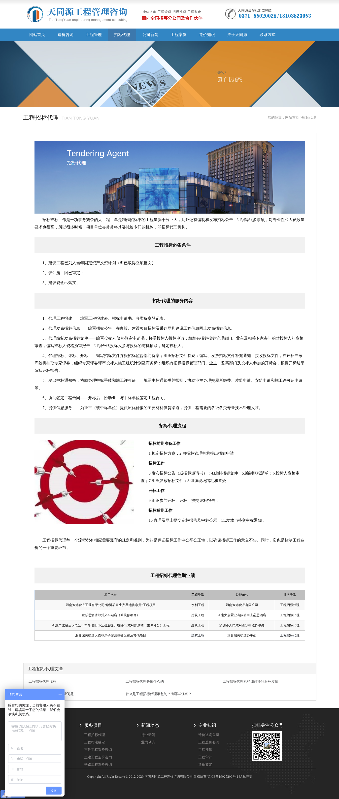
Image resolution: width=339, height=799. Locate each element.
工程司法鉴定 (94, 742)
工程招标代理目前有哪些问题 (51, 694)
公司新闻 (150, 34)
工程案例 (179, 34)
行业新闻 (148, 735)
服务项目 (93, 725)
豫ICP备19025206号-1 (222, 776)
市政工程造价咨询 (98, 750)
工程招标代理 (94, 735)
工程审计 (205, 757)
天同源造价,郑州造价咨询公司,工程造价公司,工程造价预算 (115, 16)
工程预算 (205, 750)
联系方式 (267, 34)
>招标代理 (308, 117)
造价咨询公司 (208, 735)
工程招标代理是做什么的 (145, 681)
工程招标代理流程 (42, 681)
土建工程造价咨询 (98, 757)
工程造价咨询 (208, 742)
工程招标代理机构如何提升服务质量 (250, 681)
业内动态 (148, 742)
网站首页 (37, 34)
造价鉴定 (205, 765)
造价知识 (207, 34)
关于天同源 (237, 34)
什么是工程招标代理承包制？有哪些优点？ (159, 694)
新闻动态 (150, 725)
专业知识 (207, 725)
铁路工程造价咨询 (98, 765)
